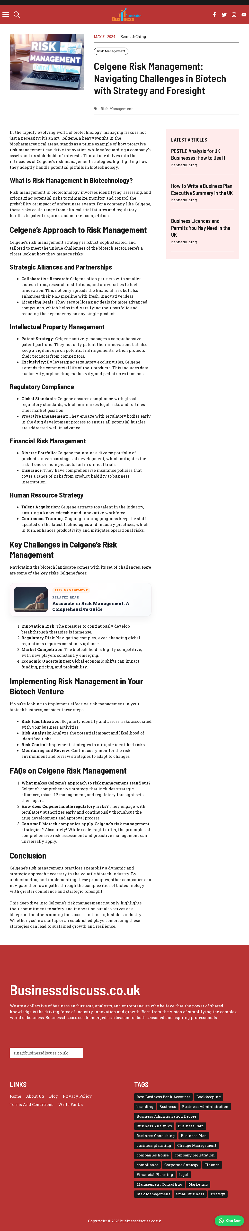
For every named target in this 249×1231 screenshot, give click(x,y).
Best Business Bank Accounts (163, 1097)
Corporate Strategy (181, 1165)
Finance (212, 1165)
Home (15, 1096)
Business (168, 1106)
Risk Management (111, 51)
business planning (154, 1145)
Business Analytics (154, 1126)
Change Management (196, 1145)
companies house (153, 1155)
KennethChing (133, 36)
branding (145, 1106)
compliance (147, 1165)
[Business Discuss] (127, 14)
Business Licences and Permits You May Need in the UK (200, 228)
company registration (195, 1155)
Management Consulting (159, 1184)
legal (183, 1174)
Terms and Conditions (31, 1104)
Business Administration (205, 1106)
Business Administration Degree (166, 1116)
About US (35, 1096)
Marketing (198, 1184)
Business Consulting (156, 1135)
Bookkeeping (208, 1097)
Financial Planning (155, 1174)
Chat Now (233, 1221)
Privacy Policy (77, 1096)
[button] (16, 14)
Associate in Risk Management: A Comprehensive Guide (90, 606)
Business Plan (194, 1135)
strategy (217, 1194)
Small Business (190, 1194)
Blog (53, 1096)
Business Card (191, 1126)
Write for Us (70, 1104)
